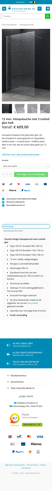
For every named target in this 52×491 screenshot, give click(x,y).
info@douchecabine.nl (27, 402)
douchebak (32, 303)
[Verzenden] (47, 16)
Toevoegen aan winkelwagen (31, 174)
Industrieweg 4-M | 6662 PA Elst (27, 406)
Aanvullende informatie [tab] (13, 231)
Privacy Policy (32, 465)
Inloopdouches (27, 24)
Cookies (43, 465)
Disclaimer (26, 468)
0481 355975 (27, 396)
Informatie (20, 2)
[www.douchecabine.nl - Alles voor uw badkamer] (21, 8)
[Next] (46, 65)
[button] (39, 9)
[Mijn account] (4, 9)
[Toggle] (8, 375)
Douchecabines (9, 24)
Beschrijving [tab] (8, 226)
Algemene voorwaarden (15, 465)
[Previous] (6, 65)
